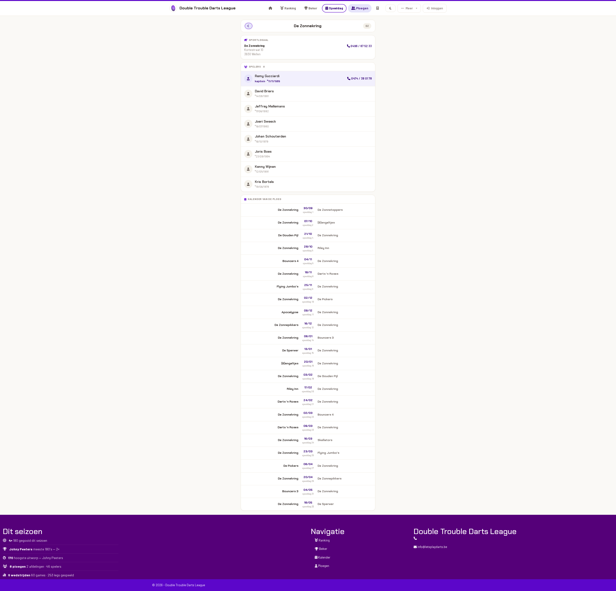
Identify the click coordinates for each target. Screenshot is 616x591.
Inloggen (437, 8)
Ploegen (361, 8)
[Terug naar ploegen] (248, 26)
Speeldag (335, 8)
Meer (409, 8)
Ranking (290, 8)
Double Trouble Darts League (208, 8)
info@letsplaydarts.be (432, 547)
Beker (312, 8)
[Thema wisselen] (390, 8)
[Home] (270, 8)
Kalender (323, 557)
